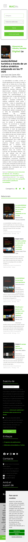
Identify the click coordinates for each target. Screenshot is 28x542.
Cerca (14, 28)
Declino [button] (17, 534)
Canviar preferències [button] (17, 537)
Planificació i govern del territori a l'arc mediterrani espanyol (19, 311)
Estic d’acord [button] (17, 531)
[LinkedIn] (23, 188)
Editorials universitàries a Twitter (14, 445)
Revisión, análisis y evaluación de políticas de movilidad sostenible (20, 245)
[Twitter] (19, 188)
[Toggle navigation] (5, 5)
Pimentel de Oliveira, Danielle (19, 47)
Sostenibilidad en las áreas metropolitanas (20, 280)
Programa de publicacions (12, 442)
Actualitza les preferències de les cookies (14, 1)
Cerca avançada (14, 34)
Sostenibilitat (6, 182)
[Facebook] (16, 188)
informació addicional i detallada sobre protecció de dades (13, 412)
